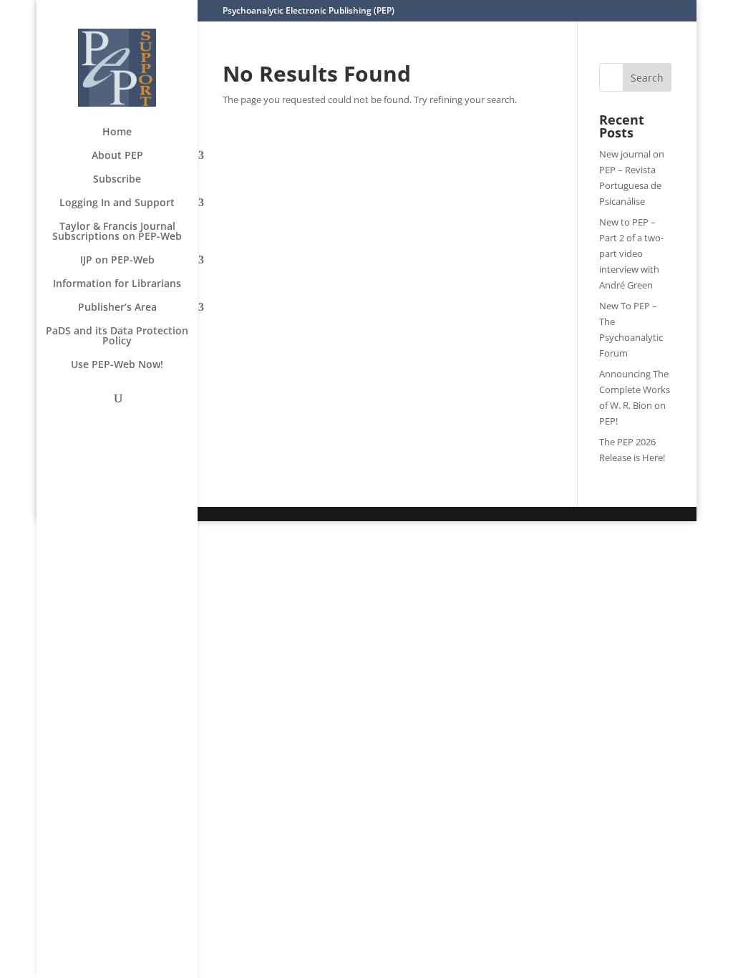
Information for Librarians (117, 284)
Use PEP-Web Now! (117, 365)
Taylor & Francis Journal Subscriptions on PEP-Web (117, 232)
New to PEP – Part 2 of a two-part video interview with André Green (631, 253)
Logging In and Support (117, 203)
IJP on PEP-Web (117, 260)
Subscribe (117, 179)
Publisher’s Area (117, 308)
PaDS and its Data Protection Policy (117, 336)
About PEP (117, 156)
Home (117, 132)
